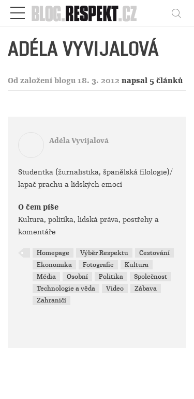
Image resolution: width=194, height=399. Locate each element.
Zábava (146, 288)
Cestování (154, 253)
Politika (111, 277)
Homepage (53, 253)
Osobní (77, 277)
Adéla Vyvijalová (79, 140)
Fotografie (98, 265)
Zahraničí (51, 300)
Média (46, 277)
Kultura (136, 265)
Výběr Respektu (104, 253)
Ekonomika (54, 265)
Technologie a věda (66, 288)
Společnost (150, 277)
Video (115, 288)
